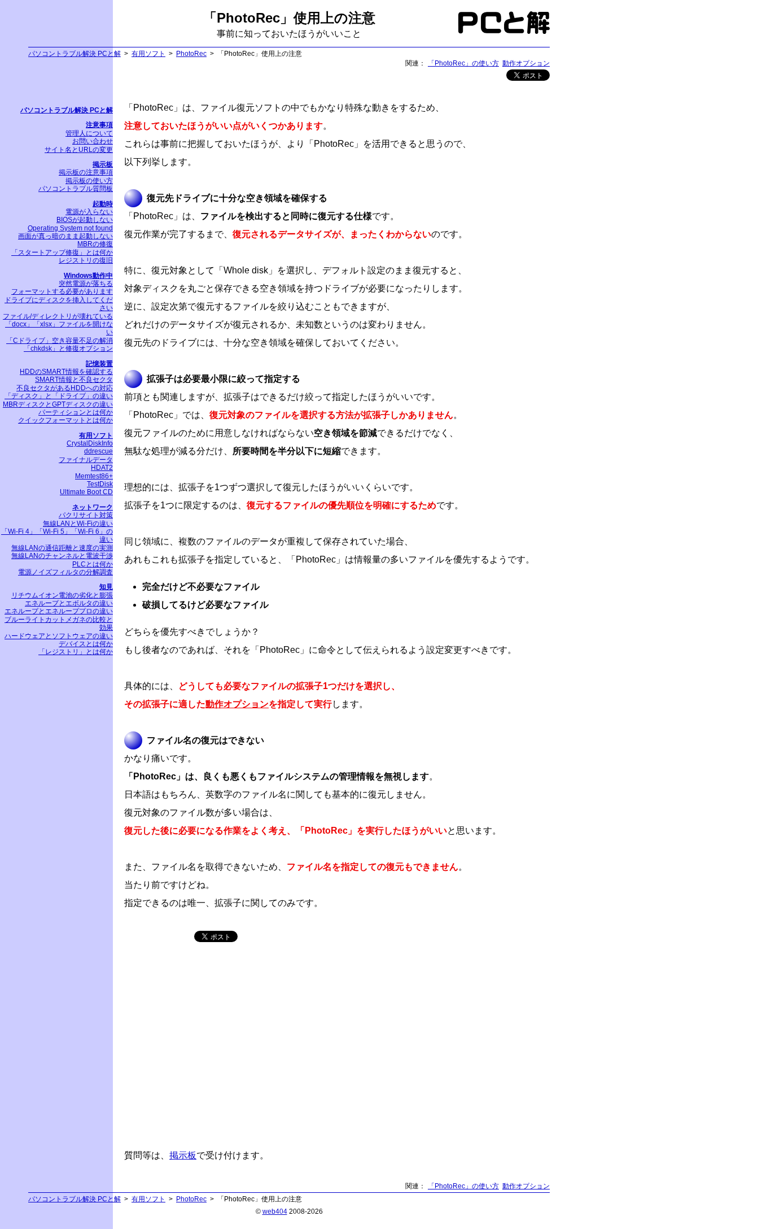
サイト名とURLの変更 (79, 150)
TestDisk (100, 484)
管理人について (89, 133)
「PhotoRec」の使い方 (463, 63)
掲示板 (182, 1155)
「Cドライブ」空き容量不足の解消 (59, 341)
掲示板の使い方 (89, 181)
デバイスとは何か (86, 644)
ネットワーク (92, 507)
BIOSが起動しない (84, 220)
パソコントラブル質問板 (75, 189)
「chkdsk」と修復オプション (68, 348)
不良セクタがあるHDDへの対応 (64, 388)
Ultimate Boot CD (86, 492)
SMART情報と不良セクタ (74, 379)
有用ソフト (148, 54)
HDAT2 (102, 468)
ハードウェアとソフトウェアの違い (59, 636)
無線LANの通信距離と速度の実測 (62, 548)
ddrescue (98, 451)
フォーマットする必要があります (62, 291)
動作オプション (526, 63)
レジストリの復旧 (86, 260)
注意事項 (99, 125)
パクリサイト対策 (86, 515)
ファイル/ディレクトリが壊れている (58, 316)
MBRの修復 (95, 244)
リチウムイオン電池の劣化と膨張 (62, 595)
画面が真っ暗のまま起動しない (65, 236)
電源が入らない (89, 212)
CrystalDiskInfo (90, 443)
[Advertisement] (219, 1049)
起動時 (103, 204)
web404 (274, 1211)
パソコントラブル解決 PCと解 (74, 54)
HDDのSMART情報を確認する (66, 372)
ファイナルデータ (86, 460)
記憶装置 (99, 364)
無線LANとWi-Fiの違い (78, 524)
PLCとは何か (92, 564)
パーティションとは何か (75, 412)
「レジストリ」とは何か (75, 652)
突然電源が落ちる (86, 283)
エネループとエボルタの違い (69, 603)
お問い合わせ (92, 141)
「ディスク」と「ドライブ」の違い (59, 396)
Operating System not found (70, 228)
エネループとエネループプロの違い (59, 611)
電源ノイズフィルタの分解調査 (65, 572)
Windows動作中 (88, 276)
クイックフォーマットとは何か (65, 420)
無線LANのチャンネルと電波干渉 (62, 556)
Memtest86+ (94, 476)
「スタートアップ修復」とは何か (62, 252)
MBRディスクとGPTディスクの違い (58, 404)
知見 (106, 587)
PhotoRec (191, 54)
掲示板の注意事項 (86, 172)
